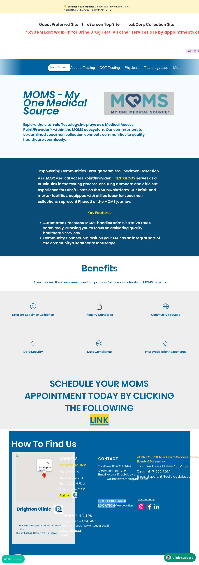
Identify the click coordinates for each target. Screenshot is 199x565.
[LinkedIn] (156, 506)
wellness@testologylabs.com (127, 478)
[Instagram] (141, 506)
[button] (64, 495)
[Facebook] (149, 506)
